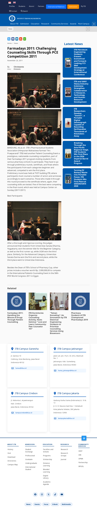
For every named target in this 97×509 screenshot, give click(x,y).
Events (37, 504)
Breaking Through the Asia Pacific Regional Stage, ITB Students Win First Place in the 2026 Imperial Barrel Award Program (81, 153)
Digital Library (45, 476)
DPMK (81, 459)
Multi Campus (83, 23)
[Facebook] (35, 494)
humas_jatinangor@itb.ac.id (67, 371)
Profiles (12, 6)
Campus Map (13, 464)
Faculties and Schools (48, 450)
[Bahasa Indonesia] (9, 2)
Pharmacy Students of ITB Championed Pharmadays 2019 (79, 316)
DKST (80, 451)
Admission (73, 7)
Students (22, 6)
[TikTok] (55, 494)
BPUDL (81, 466)
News (28, 504)
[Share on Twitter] (8, 39)
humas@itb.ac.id (20, 368)
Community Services (59, 23)
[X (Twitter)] (48, 494)
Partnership (83, 462)
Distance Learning (46, 464)
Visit (9, 453)
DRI (80, 455)
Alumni (31, 6)
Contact (14, 11)
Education (35, 23)
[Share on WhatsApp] (24, 39)
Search (25, 11)
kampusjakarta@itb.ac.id (66, 418)
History (10, 449)
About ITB (14, 23)
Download (11, 457)
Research (45, 23)
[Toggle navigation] (88, 29)
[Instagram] (42, 494)
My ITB (83, 6)
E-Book (55, 504)
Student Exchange (29, 450)
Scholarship (47, 459)
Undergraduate (30, 463)
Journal (63, 459)
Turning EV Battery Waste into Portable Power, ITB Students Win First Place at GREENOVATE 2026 (80, 178)
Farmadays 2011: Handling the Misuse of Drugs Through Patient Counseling (15, 317)
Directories (12, 461)
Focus (46, 504)
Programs (47, 455)
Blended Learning (46, 470)
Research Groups (64, 454)
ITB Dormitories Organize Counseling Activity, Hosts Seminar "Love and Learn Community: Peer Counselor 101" (37, 321)
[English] (14, 2)
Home (9, 43)
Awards (73, 23)
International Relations (56, 7)
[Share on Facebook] (12, 39)
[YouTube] (61, 494)
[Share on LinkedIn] (16, 39)
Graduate (29, 459)
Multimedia (66, 504)
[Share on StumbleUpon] (20, 39)
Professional (30, 455)
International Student (30, 468)
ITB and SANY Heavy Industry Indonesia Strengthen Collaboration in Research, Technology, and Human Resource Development (81, 91)
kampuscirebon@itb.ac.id (23, 413)
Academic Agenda (47, 483)
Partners (41, 6)
